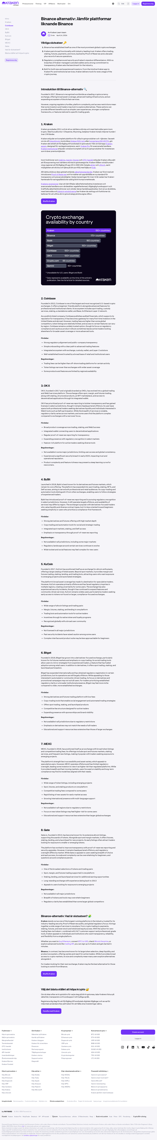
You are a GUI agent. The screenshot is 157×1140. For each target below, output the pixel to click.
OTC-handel (6, 1046)
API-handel (6, 1052)
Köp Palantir (36, 1087)
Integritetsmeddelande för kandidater (115, 1101)
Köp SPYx (64, 1084)
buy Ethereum (65, 941)
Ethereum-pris (66, 1037)
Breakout (34, 1116)
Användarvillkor (72, 1101)
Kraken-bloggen (38, 1040)
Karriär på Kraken (38, 1037)
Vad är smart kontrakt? (99, 1078)
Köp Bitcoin (6, 1075)
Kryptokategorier (67, 1055)
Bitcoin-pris (65, 1034)
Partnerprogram (38, 1049)
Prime (115, 1116)
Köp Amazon (36, 1084)
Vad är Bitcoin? (96, 1081)
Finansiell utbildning (99, 1071)
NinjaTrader (26, 1116)
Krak (110, 1116)
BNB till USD (95, 1043)
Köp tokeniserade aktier (71, 1071)
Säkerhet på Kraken (39, 1034)
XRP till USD (95, 1040)
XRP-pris (64, 1043)
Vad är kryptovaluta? (99, 1075)
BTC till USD (95, 1034)
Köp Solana (6, 1090)
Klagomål (35, 1061)
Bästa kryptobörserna (99, 1090)
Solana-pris (65, 1049)
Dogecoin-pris (66, 1040)
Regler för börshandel (85, 1101)
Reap (91, 1116)
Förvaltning (126, 1116)
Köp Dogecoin (7, 1081)
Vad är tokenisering (98, 1084)
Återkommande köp (9, 1058)
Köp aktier (36, 1071)
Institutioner (6, 1049)
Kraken (10, 1116)
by (7, 1111)
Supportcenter (37, 1058)
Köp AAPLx (65, 1081)
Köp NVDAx (65, 1075)
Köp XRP (5, 1084)
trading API (69, 944)
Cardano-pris (66, 1046)
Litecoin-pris (66, 1052)
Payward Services (65, 1116)
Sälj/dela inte (43, 1101)
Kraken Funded (7, 1064)
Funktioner (6, 1031)
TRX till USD (95, 1055)
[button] (27, 3)
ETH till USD (95, 1037)
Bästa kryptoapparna (99, 1087)
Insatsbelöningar (8, 1055)
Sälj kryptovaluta (8, 1037)
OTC (120, 1116)
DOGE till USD (96, 1049)
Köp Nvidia (36, 1075)
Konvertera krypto (99, 1031)
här (23, 1126)
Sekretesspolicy (18, 1101)
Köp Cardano (7, 1087)
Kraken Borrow (7, 1061)
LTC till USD (95, 1058)
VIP (40, 1116)
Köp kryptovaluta (8, 1034)
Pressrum (35, 1046)
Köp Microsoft (37, 1090)
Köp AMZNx (65, 1087)
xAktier (74, 1116)
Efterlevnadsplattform (57, 1101)
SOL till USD (95, 1046)
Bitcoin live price (101, 941)
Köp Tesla (35, 1078)
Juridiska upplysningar (31, 1135)
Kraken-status (37, 1055)
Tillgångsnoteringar (39, 1052)
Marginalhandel (7, 1040)
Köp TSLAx (65, 1078)
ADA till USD (95, 1052)
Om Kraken (36, 1031)
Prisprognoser (66, 1058)
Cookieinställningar (31, 1101)
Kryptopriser (67, 1031)
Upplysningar (97, 1101)
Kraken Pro (17, 1116)
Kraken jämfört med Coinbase (102, 1093)
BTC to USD (83, 941)
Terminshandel (7, 1043)
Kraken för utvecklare (40, 1043)
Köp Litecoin (6, 1093)
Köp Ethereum (7, 1078)
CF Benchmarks (83, 1116)
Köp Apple (35, 1081)
